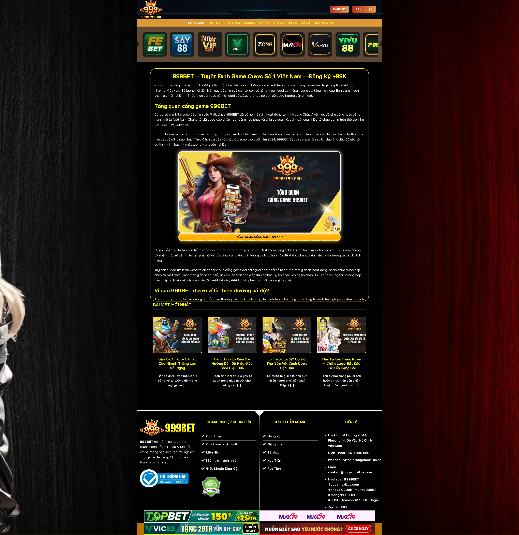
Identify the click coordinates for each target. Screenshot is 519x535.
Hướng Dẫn (323, 23)
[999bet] (157, 9)
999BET (246, 85)
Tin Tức (214, 23)
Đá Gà (264, 23)
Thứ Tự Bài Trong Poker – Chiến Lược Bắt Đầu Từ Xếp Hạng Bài (342, 363)
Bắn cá (278, 23)
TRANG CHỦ (195, 23)
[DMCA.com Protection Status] (211, 487)
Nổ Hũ (292, 23)
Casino (250, 23)
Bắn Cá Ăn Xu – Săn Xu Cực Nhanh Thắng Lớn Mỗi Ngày (177, 363)
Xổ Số (305, 23)
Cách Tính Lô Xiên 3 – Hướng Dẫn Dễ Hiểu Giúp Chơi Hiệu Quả (232, 363)
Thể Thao (232, 23)
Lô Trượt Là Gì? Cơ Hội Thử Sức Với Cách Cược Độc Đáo (286, 363)
